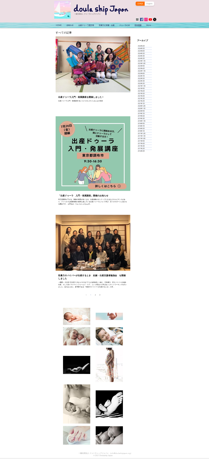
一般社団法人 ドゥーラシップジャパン (87, 14)
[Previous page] (86, 295)
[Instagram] (146, 19)
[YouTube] (150, 19)
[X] (154, 19)
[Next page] (100, 295)
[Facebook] (141, 19)
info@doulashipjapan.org (120, 453)
